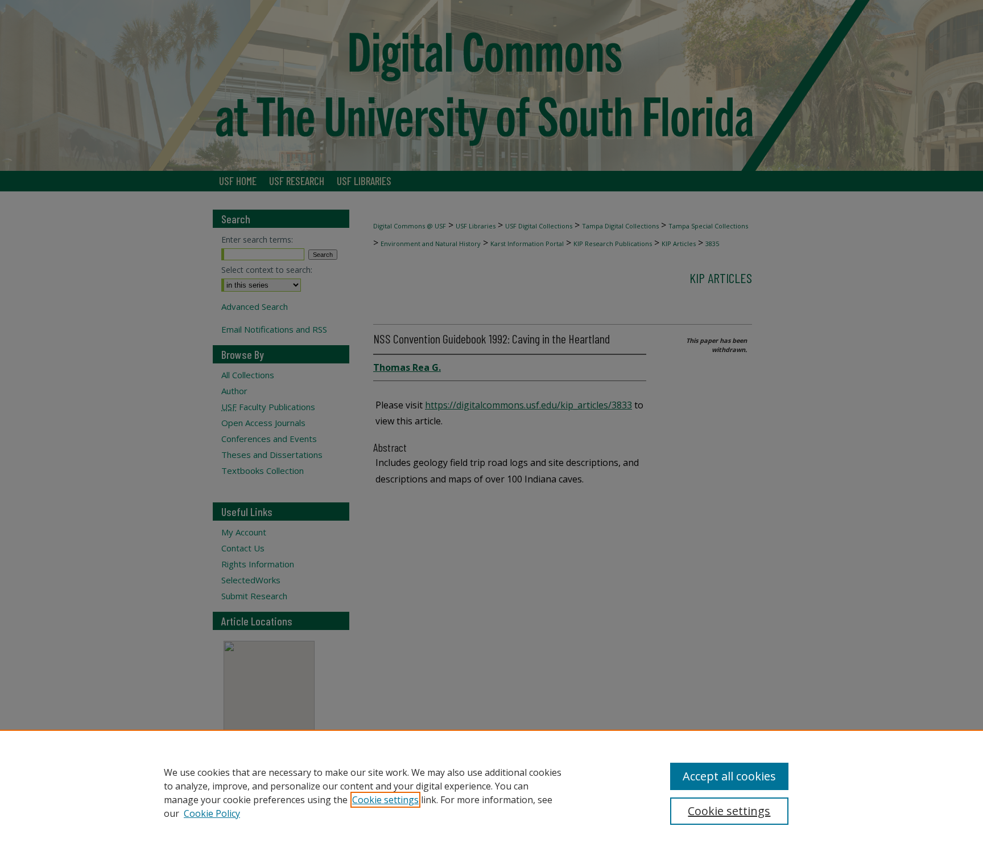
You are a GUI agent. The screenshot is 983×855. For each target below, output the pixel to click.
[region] (491, 792)
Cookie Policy (212, 813)
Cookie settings (385, 799)
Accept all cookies (729, 776)
